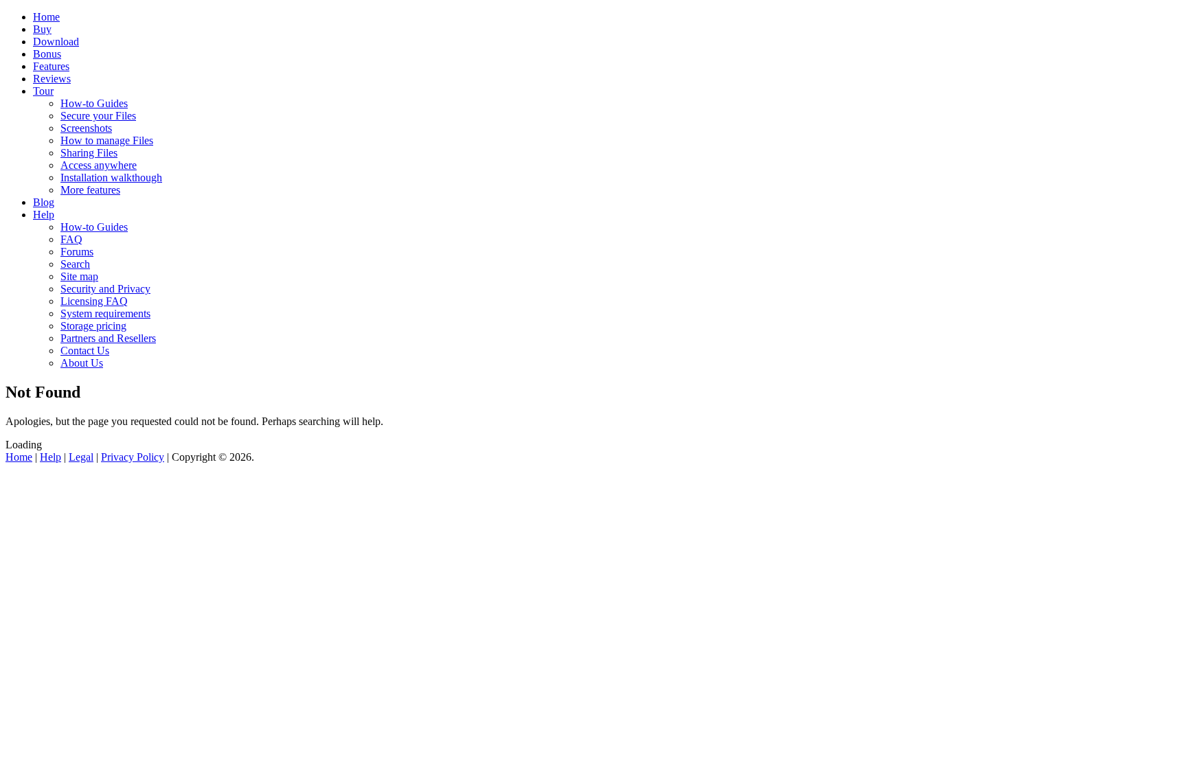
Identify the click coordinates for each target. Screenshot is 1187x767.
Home (46, 17)
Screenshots (86, 128)
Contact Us (84, 350)
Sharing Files (88, 153)
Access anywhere (98, 165)
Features (51, 66)
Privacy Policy (132, 457)
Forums (76, 251)
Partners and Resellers (108, 338)
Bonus (47, 54)
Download (56, 41)
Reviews (52, 78)
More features (90, 190)
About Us (81, 363)
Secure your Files (98, 116)
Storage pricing (93, 326)
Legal (81, 457)
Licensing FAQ (94, 301)
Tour (43, 91)
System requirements (105, 313)
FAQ (71, 239)
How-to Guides (94, 103)
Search (75, 264)
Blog (43, 202)
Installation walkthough (111, 177)
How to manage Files (106, 140)
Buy (42, 29)
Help (43, 214)
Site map (79, 276)
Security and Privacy (105, 289)
